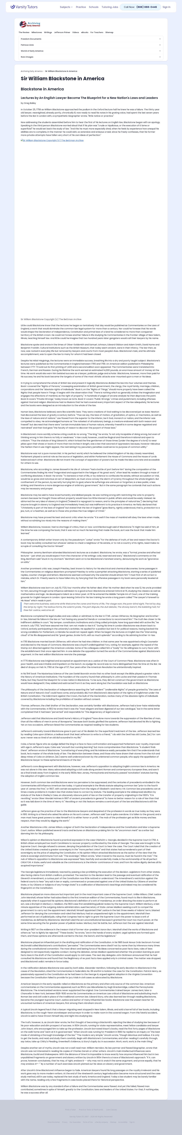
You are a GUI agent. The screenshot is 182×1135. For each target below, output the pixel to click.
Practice (81, 7)
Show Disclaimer (54, 1122)
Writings (48, 32)
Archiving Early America (32, 71)
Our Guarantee (75, 1122)
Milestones (37, 32)
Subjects (65, 7)
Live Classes (111, 1109)
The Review (24, 32)
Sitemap (109, 32)
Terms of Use (88, 1122)
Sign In (166, 7)
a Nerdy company (101, 1122)
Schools (93, 7)
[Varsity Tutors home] (24, 7)
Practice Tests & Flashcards (91, 1109)
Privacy (64, 1122)
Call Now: (140, 7)
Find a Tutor (70, 1109)
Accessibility (122, 1122)
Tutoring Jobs (110, 7)
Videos (75, 32)
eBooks (84, 32)
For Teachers (96, 32)
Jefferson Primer (62, 32)
